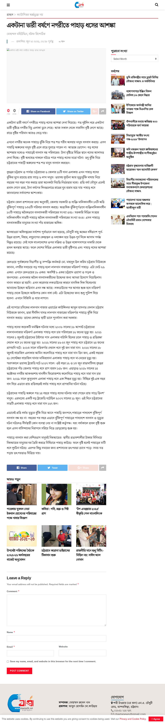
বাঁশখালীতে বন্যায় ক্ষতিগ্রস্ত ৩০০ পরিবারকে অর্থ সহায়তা (141, 124)
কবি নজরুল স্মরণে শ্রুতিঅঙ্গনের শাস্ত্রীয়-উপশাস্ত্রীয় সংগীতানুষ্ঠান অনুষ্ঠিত (142, 153)
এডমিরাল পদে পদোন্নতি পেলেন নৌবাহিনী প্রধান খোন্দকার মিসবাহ (141, 220)
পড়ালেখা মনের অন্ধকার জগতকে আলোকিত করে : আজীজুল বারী (139, 204)
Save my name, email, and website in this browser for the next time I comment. (53, 661)
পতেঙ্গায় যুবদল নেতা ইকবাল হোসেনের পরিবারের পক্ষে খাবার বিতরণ (21, 513)
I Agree (156, 718)
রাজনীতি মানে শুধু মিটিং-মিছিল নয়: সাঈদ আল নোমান (89, 555)
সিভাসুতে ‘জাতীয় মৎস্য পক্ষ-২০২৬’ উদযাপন (137, 137)
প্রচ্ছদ (10, 14)
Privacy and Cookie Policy (133, 718)
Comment (13, 591)
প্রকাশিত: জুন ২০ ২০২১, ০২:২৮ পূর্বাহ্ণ (34, 42)
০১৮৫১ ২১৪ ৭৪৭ (122, 711)
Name (11, 632)
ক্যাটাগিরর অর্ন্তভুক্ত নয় (30, 14)
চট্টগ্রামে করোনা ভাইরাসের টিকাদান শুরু (56, 552)
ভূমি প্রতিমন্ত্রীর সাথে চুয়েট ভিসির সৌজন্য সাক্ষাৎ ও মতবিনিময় (142, 79)
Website (63, 646)
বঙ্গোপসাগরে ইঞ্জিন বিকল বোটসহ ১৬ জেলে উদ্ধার (138, 93)
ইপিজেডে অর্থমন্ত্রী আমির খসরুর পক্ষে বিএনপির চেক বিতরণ (139, 109)
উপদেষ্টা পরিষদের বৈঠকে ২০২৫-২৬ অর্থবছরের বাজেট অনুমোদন (20, 555)
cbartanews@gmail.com (130, 714)
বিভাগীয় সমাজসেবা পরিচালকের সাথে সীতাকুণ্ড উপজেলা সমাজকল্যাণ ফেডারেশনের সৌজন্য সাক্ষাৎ (142, 185)
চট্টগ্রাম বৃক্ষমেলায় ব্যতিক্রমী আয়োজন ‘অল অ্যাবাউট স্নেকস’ (141, 168)
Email (11, 647)
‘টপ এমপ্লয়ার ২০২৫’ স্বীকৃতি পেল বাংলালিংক (89, 511)
